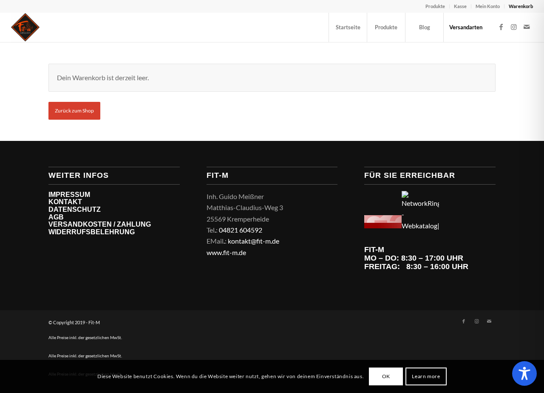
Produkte (435, 6)
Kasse (460, 6)
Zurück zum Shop (74, 110)
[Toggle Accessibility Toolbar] (524, 373)
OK (386, 376)
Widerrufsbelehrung (91, 232)
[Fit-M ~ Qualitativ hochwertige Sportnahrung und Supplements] (25, 27)
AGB (56, 217)
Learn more (426, 376)
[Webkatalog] (383, 226)
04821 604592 (240, 230)
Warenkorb (521, 6)
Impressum (69, 194)
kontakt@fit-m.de (253, 241)
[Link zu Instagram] (513, 26)
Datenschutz (74, 209)
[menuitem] (435, 6)
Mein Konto (488, 6)
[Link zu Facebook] (501, 26)
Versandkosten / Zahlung (99, 224)
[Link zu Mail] (526, 26)
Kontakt (65, 201)
